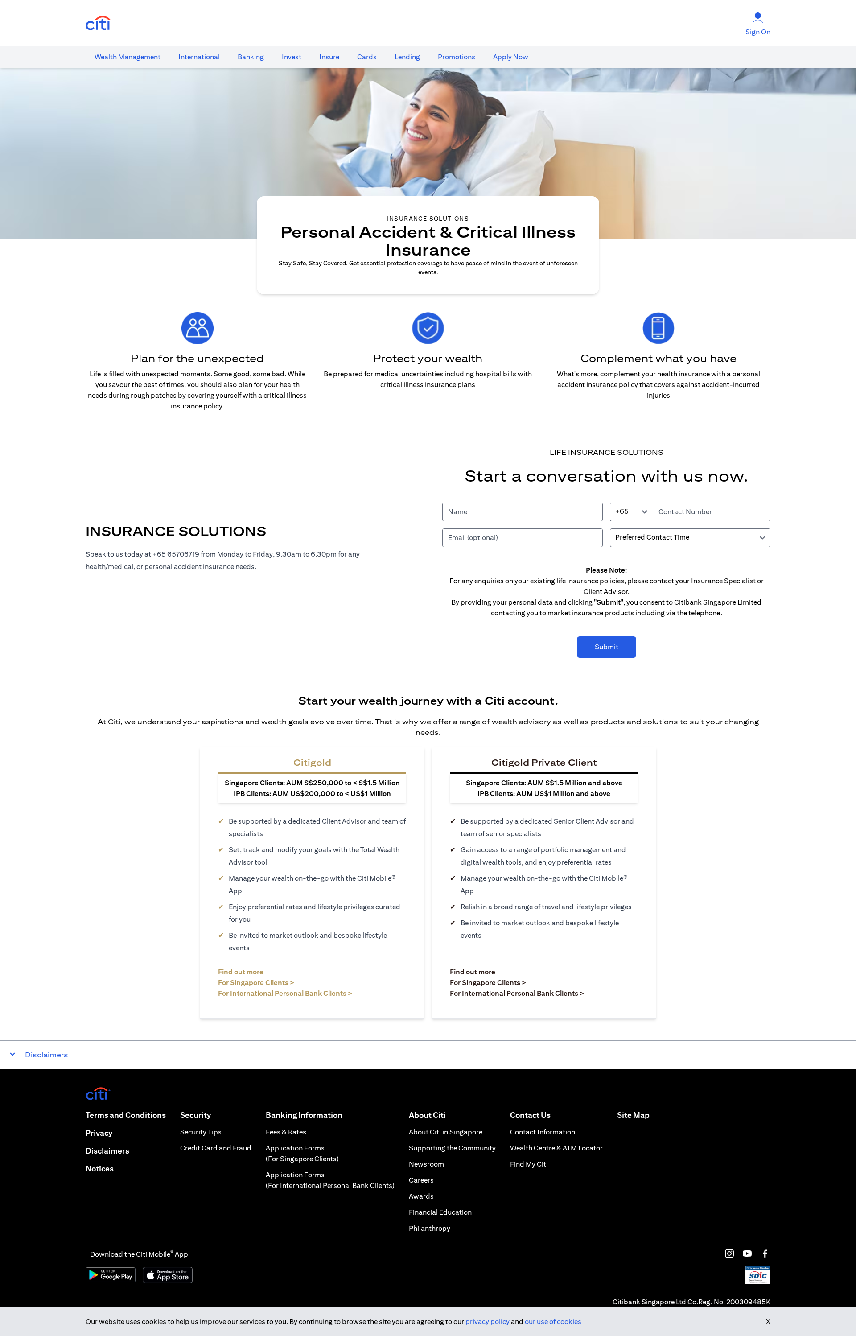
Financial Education (440, 1212)
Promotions (456, 57)
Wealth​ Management (127, 57)
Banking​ (251, 57)
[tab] (127, 57)
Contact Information (542, 1132)
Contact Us (530, 1115)
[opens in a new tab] (98, 23)
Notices (100, 1168)
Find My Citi (529, 1164)
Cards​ (367, 57)
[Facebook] (765, 1253)
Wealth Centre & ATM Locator (556, 1148)
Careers (421, 1180)
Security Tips (201, 1132)
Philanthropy (429, 1228)
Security (195, 1115)
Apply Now (510, 57)
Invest (291, 57)
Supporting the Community (452, 1148)
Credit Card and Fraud (215, 1148)
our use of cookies (553, 1321)
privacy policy (487, 1321)
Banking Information (304, 1115)
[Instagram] (729, 1253)
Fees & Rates (286, 1132)
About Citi (427, 1115)
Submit (606, 647)
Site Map (633, 1115)
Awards (421, 1196)
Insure (329, 57)
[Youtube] (747, 1253)
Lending (407, 57)
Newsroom (426, 1164)
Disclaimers (107, 1150)
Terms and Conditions (126, 1115)
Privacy (99, 1133)
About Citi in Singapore (445, 1132)
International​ (199, 57)
